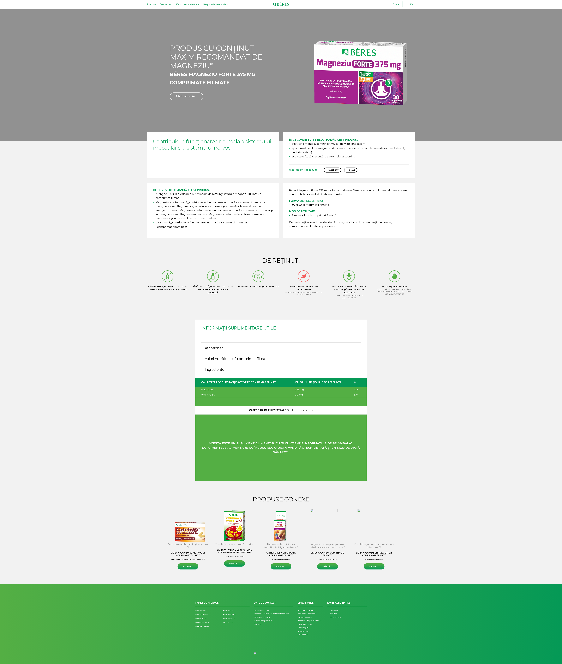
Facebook (333, 170)
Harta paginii (303, 628)
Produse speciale (202, 626)
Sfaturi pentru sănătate (187, 4)
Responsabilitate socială (215, 4)
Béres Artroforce (202, 622)
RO (411, 4)
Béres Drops (200, 610)
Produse (151, 4)
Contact (397, 4)
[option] (188, 539)
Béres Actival (228, 610)
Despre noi (165, 4)
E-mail (352, 170)
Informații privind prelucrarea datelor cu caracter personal (307, 613)
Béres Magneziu (229, 618)
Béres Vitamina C (202, 614)
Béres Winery (335, 617)
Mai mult (187, 566)
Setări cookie (303, 635)
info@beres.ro (266, 621)
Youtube (333, 613)
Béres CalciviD (201, 618)
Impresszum (303, 631)
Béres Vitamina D (230, 614)
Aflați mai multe (185, 96)
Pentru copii (228, 622)
